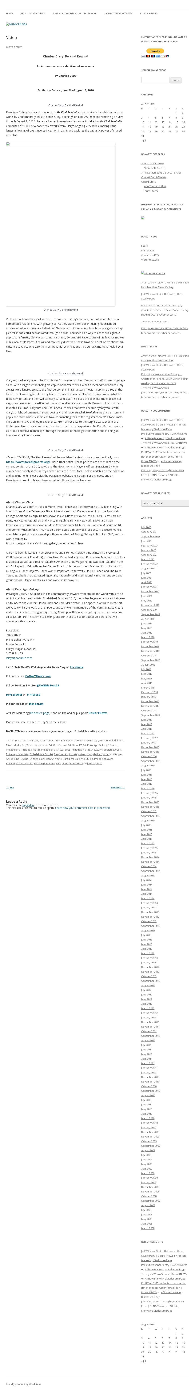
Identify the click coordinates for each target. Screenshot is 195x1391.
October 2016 (149, 756)
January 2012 (148, 1017)
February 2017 (149, 738)
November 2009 (150, 1136)
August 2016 (148, 765)
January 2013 (148, 962)
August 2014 (148, 875)
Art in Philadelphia (65, 740)
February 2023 (149, 545)
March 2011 (147, 1063)
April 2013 (146, 948)
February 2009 (149, 1177)
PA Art (82, 745)
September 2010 (150, 1090)
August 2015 (148, 820)
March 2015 (147, 843)
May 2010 (146, 1109)
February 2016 (149, 793)
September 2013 (150, 926)
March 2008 (147, 1228)
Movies (30, 745)
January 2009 (148, 1182)
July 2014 (146, 880)
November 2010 (150, 1081)
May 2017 (146, 724)
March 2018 (147, 687)
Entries (147, 250)
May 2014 (146, 889)
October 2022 (149, 554)
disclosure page (39, 713)
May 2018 (146, 678)
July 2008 (146, 1210)
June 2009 (146, 1159)
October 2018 (149, 655)
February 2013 (149, 958)
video (65, 763)
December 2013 (150, 912)
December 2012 (150, 967)
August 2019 (148, 619)
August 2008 (148, 1205)
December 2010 (150, 1077)
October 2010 (149, 1086)
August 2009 (148, 1150)
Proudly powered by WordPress (23, 1384)
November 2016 (150, 751)
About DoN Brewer (154, 168)
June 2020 (146, 596)
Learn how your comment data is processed (82, 808)
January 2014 (148, 907)
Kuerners (118, 787)
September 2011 (150, 1035)
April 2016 (146, 784)
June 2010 (146, 1104)
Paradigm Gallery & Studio (102, 745)
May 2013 (146, 944)
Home (9, 13)
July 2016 (146, 770)
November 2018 (150, 651)
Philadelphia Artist (44, 763)
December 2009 (150, 1132)
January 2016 (148, 797)
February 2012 (149, 1013)
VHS (58, 763)
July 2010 (146, 1100)
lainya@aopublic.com (19, 658)
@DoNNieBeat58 (48, 685)
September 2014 (150, 871)
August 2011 (148, 1040)
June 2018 (146, 674)
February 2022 (149, 564)
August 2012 (148, 985)
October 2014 (149, 866)
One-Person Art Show (65, 745)
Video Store (76, 763)
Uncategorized (77, 754)
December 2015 (150, 802)
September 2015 (150, 816)
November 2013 (150, 916)
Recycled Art (61, 754)
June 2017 (146, 719)
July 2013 (146, 935)
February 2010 (149, 1123)
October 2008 (149, 1196)
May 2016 (146, 779)
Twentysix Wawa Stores (155, 321)
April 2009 (146, 1168)
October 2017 (149, 710)
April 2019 (146, 632)
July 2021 (146, 573)
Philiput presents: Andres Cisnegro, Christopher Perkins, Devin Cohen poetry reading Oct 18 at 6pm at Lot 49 (165, 310)
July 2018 (146, 669)
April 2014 (146, 893)
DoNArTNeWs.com (38, 676)
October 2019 (149, 609)
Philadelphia (13, 749)
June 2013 (146, 939)
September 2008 (150, 1200)
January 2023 (148, 550)
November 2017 (150, 706)
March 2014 (147, 898)
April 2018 (146, 683)
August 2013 (148, 930)
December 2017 (150, 701)
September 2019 (150, 614)
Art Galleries (46, 740)
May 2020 (146, 600)
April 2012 (146, 1003)
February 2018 (149, 692)
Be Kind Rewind (19, 758)
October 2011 (149, 1031)
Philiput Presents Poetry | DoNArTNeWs (164, 433)
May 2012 (146, 999)
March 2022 (147, 559)
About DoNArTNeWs (32, 13)
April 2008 (146, 1223)
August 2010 (148, 1095)
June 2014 (146, 884)
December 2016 (150, 747)
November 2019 (150, 605)
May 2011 (146, 1054)
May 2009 (146, 1164)
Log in (144, 246)
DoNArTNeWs (98, 713)
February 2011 (149, 1068)
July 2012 (146, 990)
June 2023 (146, 541)
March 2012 (147, 1008)
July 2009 (146, 1155)
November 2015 (150, 806)
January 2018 (148, 696)
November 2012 (150, 971)
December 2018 (150, 646)
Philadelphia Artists (110, 749)
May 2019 (146, 628)
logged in (28, 805)
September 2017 (150, 715)
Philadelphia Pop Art (41, 754)
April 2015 (146, 838)
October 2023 (149, 532)
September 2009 (150, 1145)
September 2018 (150, 660)
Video (106, 754)
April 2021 (146, 582)
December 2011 (150, 1022)
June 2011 (146, 1049)
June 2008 (146, 1214)
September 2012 (150, 980)
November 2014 (150, 861)
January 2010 (148, 1127)
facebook (76, 667)
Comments (150, 255)
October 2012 (149, 976)
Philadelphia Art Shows (85, 749)
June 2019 (146, 623)
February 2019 (149, 641)
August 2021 (148, 568)
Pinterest (33, 694)
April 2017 (146, 729)
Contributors (148, 13)
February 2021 (149, 587)
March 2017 (147, 733)
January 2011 (148, 1072)
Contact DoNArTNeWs (118, 13)
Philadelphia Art (31, 749)
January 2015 (148, 852)
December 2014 (150, 857)
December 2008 (150, 1187)
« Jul (143, 140)
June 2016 (146, 774)
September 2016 (150, 761)
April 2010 (146, 1113)
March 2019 (147, 637)
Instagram (36, 704)
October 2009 (149, 1141)
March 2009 (147, 1173)
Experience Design (87, 740)
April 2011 (146, 1058)
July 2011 (146, 1045)
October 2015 (149, 811)
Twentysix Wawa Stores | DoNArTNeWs (164, 443)
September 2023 (150, 536)
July (10, 787)
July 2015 (146, 825)
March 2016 (147, 788)
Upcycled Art (94, 754)
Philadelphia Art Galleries (55, 749)
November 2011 (150, 1026)
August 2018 (148, 664)
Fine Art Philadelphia (111, 740)
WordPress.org (150, 259)
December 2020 (150, 591)
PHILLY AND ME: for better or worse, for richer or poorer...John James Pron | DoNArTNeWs (163, 456)
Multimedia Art (43, 745)
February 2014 (149, 903)
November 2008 (150, 1191)
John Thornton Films (155, 186)
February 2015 (149, 848)
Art (36, 740)
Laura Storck (151, 191)
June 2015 (146, 829)
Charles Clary (37, 758)
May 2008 (146, 1219)
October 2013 (149, 921)
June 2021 (146, 577)
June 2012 (146, 994)
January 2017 (148, 742)
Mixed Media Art (15, 745)
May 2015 (146, 834)
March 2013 (147, 953)
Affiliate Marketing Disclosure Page (74, 13)
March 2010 (147, 1118)
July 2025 (146, 527)
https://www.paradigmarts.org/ (28, 462)
